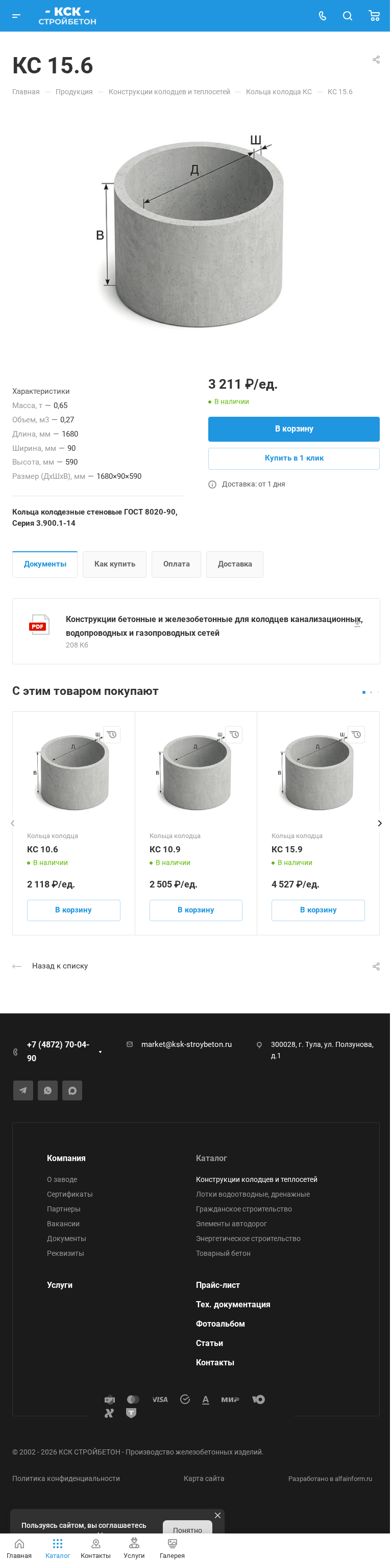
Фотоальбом (220, 1324)
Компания (66, 1158)
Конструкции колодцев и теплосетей (256, 1179)
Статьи (209, 1343)
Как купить (114, 564)
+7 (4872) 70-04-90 (58, 1051)
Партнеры (64, 1209)
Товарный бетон (223, 1253)
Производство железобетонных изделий (194, 1452)
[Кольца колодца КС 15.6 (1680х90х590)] (196, 234)
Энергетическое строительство (248, 1238)
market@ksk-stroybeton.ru (186, 1044)
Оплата (176, 564)
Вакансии (63, 1224)
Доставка (235, 564)
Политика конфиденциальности (66, 1478)
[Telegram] (23, 1090)
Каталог (211, 1158)
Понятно (187, 1530)
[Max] (72, 1090)
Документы (45, 564)
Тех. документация (233, 1304)
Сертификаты (70, 1194)
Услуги (59, 1285)
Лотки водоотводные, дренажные (253, 1194)
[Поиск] (347, 16)
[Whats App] (48, 1090)
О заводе (62, 1179)
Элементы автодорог (231, 1224)
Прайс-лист (218, 1285)
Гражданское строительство (244, 1209)
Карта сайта (204, 1478)
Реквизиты (65, 1253)
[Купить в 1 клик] (112, 734)
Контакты (215, 1362)
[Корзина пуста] (374, 16)
